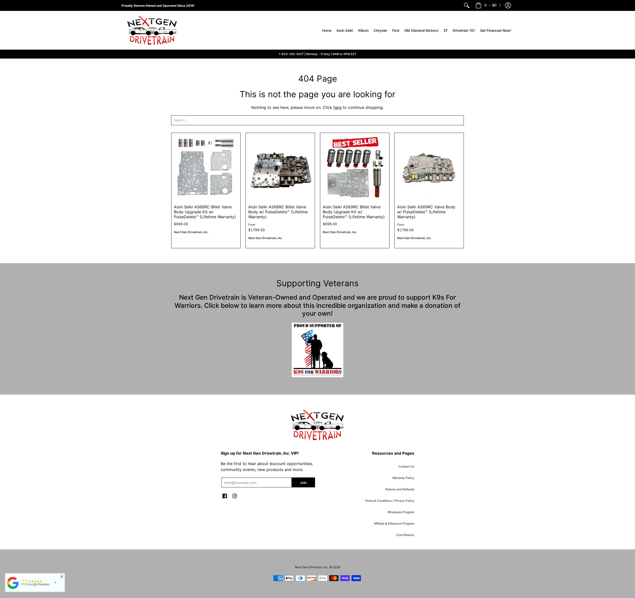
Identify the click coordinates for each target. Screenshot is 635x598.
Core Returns (405, 535)
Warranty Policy (403, 478)
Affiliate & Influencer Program (394, 523)
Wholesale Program (400, 512)
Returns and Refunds (399, 489)
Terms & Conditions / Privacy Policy (389, 501)
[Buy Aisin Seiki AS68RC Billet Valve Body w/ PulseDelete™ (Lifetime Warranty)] (280, 167)
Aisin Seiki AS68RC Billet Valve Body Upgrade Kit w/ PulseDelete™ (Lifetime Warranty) (205, 211)
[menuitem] (466, 5)
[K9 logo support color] (317, 350)
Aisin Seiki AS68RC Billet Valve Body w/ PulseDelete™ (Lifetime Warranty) (278, 211)
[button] (508, 5)
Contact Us (406, 466)
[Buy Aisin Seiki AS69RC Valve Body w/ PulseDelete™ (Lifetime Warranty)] (429, 167)
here (337, 107)
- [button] (490, 5)
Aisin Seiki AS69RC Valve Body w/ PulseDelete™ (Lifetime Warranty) (426, 211)
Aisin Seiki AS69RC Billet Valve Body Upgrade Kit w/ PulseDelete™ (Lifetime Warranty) (354, 211)
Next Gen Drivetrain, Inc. (191, 232)
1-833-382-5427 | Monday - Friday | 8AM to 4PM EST (317, 54)
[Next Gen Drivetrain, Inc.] (154, 30)
